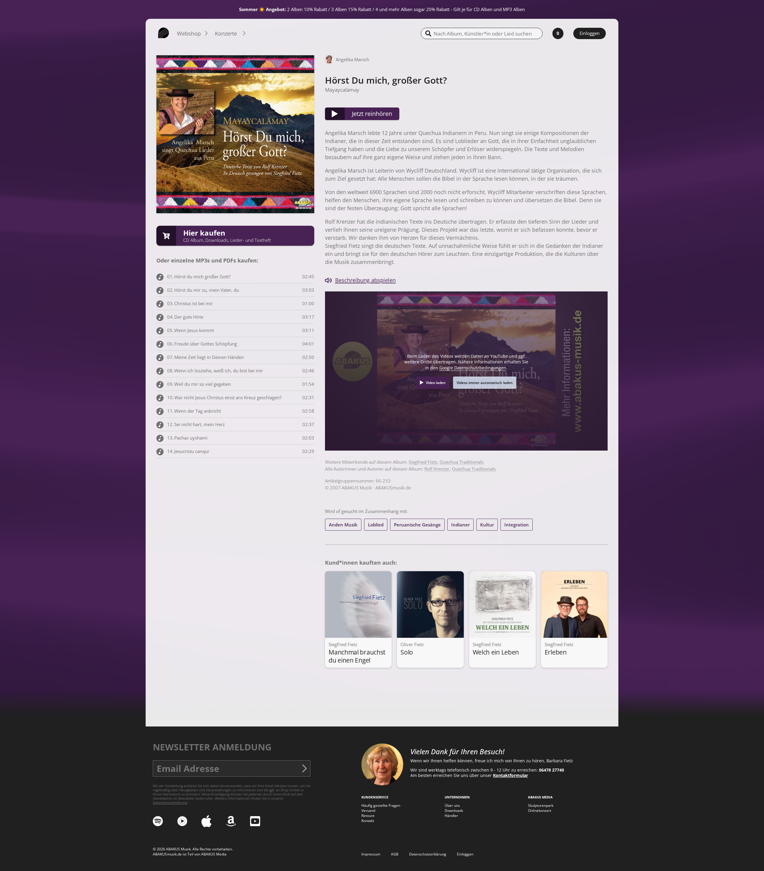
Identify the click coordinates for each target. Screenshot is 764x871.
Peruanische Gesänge (417, 525)
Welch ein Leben (496, 652)
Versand (368, 810)
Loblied (375, 525)
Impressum (370, 854)
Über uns (452, 805)
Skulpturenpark (540, 805)
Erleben (556, 652)
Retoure (368, 815)
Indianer (460, 525)
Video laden (436, 382)
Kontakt (367, 820)
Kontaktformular (510, 775)
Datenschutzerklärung (170, 803)
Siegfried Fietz (423, 462)
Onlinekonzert (539, 810)
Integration (516, 525)
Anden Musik (343, 525)
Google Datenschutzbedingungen (472, 368)
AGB (394, 854)
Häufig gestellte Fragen (380, 805)
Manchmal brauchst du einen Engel (357, 656)
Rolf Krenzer (436, 469)
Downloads (454, 810)
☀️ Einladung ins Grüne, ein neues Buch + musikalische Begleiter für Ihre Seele (424, 9)
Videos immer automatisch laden (485, 382)
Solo (407, 652)
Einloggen (590, 33)
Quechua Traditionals (461, 462)
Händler (451, 815)
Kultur (487, 525)
